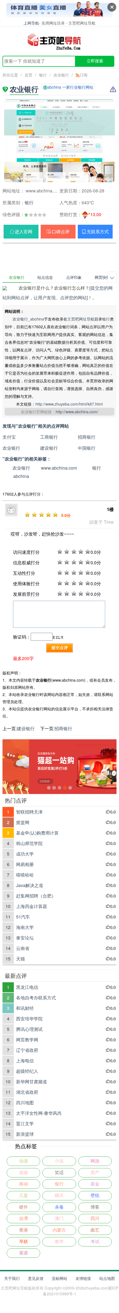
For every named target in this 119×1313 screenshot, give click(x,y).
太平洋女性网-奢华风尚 (39, 1113)
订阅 (83, 75)
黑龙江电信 (27, 987)
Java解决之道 (29, 885)
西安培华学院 (29, 1018)
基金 (94, 1184)
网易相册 (25, 864)
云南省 (22, 948)
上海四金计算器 (31, 906)
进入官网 (23, 231)
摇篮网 (22, 822)
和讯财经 (25, 1008)
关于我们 (12, 1278)
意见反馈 (35, 1278)
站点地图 (107, 1278)
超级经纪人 (27, 1071)
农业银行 (61, 75)
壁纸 (94, 1195)
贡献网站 (59, 1278)
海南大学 (25, 927)
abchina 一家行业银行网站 (70, 87)
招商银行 (86, 437)
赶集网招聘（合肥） (36, 896)
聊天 (59, 1195)
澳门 (59, 1218)
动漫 (23, 1161)
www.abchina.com (59, 468)
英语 (23, 1253)
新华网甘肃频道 (31, 1081)
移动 (23, 1184)
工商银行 (49, 437)
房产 (94, 1172)
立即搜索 (95, 61)
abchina (21, 476)
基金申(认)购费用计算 (37, 833)
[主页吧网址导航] (59, 41)
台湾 (23, 1218)
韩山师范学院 (29, 843)
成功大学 (25, 854)
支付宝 (9, 437)
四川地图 (25, 1102)
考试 (94, 1241)
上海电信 (25, 1060)
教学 (59, 1241)
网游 (94, 1161)
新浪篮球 (25, 1134)
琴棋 (23, 1241)
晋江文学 (25, 1123)
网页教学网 (27, 1039)
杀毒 (59, 1207)
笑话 (59, 1172)
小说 (59, 1161)
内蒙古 (59, 1230)
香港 (23, 1230)
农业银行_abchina (28, 319)
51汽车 (23, 917)
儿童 (23, 1195)
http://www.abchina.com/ (77, 411)
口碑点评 (60, 231)
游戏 (23, 1172)
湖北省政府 (27, 1092)
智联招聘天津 (29, 812)
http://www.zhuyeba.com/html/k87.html (69, 404)
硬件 (23, 1207)
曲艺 (94, 1230)
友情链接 (83, 1278)
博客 (94, 1207)
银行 (43, 75)
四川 (94, 1218)
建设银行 (49, 448)
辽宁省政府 (27, 1050)
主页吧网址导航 (80, 319)
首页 (28, 75)
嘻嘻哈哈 (25, 875)
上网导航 (31, 23)
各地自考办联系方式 (36, 997)
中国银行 (86, 448)
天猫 (20, 958)
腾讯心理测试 (29, 1029)
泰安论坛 (25, 938)
